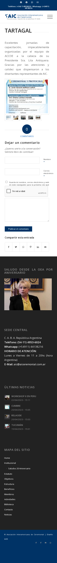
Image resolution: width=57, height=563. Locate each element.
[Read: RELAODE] (7, 417)
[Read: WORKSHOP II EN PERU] (7, 397)
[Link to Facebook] (36, 542)
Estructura (9, 484)
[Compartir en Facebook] (8, 247)
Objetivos (8, 478)
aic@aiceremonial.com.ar (29, 364)
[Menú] (48, 16)
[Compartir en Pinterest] (30, 247)
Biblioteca (9, 504)
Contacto (8, 509)
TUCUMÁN (17, 424)
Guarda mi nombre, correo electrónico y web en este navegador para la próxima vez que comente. (29, 185)
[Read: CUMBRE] (7, 407)
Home (7, 458)
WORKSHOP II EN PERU (23, 396)
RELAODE (16, 415)
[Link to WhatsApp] (50, 542)
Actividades (9, 499)
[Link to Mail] (45, 542)
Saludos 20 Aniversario (19, 468)
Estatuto (8, 473)
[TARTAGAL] (27, 96)
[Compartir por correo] (45, 247)
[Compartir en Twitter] (15, 247)
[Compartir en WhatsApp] (23, 247)
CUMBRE (16, 405)
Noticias (8, 514)
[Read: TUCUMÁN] (7, 426)
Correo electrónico (48, 173)
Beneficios (9, 489)
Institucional (10, 463)
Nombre (47, 160)
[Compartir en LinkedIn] (37, 247)
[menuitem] (21, 2)
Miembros (9, 494)
